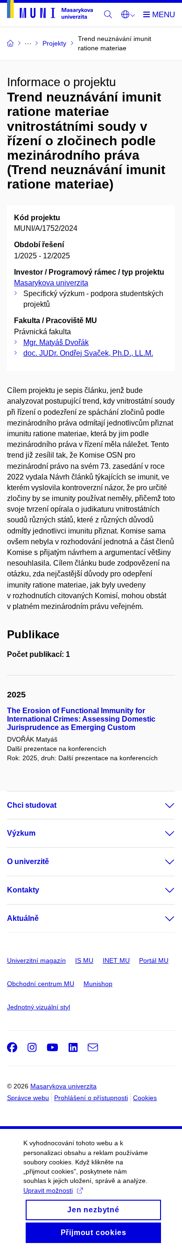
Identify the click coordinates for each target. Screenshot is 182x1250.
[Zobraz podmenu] (161, 805)
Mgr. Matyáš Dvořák (56, 342)
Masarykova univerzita (51, 283)
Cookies (145, 1097)
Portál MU (153, 960)
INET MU (116, 960)
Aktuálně (23, 918)
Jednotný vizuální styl (38, 1007)
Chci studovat (31, 805)
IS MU (84, 960)
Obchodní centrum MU (40, 983)
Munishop (98, 983)
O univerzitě (28, 861)
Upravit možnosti (48, 1190)
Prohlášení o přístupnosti (91, 1097)
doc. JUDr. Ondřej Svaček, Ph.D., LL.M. (88, 353)
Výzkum (21, 833)
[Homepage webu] (50, 11)
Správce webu (28, 1097)
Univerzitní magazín (36, 960)
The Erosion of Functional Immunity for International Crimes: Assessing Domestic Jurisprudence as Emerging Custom (81, 719)
